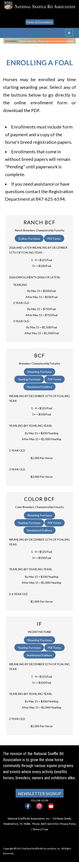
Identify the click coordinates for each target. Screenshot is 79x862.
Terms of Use (40, 829)
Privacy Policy (68, 823)
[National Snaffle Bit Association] (39, 5)
